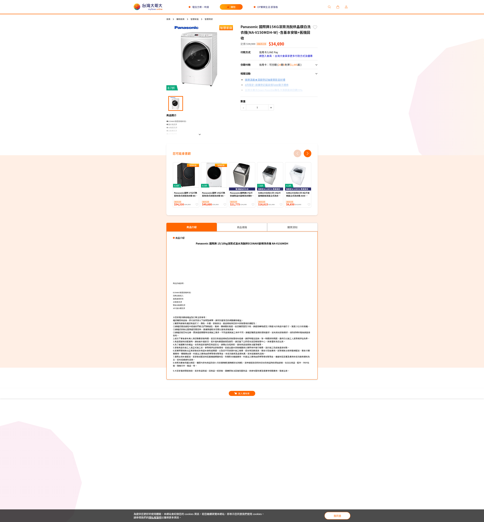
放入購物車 (244, 393)
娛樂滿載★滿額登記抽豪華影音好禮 (265, 79)
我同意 (337, 516)
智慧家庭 (195, 19)
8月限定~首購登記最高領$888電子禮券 (267, 85)
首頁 (168, 19)
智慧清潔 (209, 19)
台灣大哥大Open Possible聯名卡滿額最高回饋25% (273, 90)
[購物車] (337, 7)
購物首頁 (180, 19)
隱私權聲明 (155, 517)
